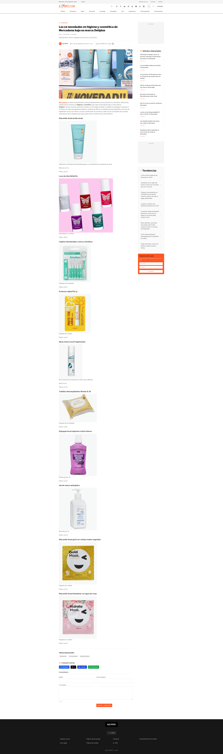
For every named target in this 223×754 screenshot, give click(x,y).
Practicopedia (158, 11)
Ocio (122, 11)
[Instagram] (128, 6)
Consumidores (73, 656)
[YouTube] (132, 6)
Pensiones (73, 11)
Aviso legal (63, 743)
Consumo (64, 23)
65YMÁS (65, 43)
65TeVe (160, 1)
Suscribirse (151, 271)
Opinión (63, 11)
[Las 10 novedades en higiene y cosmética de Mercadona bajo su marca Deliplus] (128, 53)
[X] (121, 6)
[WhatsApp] (140, 6)
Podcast (153, 1)
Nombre (61, 677)
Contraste (160, 6)
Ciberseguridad (144, 11)
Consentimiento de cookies (148, 739)
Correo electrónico (101, 677)
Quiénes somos (143, 1)
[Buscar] (112, 6)
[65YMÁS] (60, 43)
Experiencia (132, 11)
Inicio (60, 34)
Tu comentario (62, 685)
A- (149, 6)
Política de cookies (92, 743)
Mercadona (63, 102)
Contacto (116, 739)
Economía (92, 11)
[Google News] (144, 6)
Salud (82, 11)
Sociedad (102, 11)
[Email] (136, 6)
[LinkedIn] (124, 6)
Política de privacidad (93, 739)
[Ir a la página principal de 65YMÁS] (67, 6)
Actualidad (113, 11)
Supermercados (84, 656)
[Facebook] (117, 6)
